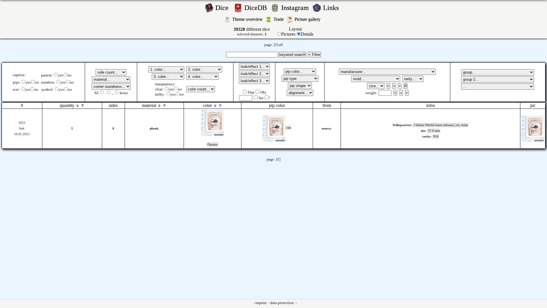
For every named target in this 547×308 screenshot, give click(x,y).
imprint (261, 303)
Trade (279, 19)
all (281, 45)
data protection (282, 303)
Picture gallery (309, 19)
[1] (276, 45)
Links (332, 7)
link (22, 128)
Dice (223, 7)
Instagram (296, 7)
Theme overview (248, 19)
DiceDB (256, 7)
